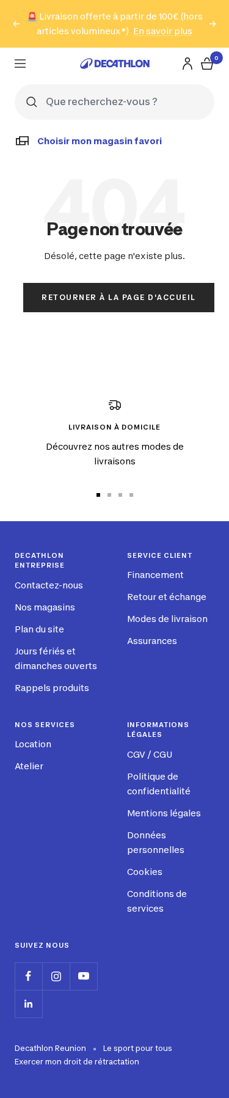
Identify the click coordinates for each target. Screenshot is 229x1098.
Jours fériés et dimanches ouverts (56, 658)
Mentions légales (164, 813)
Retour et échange (166, 596)
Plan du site (39, 629)
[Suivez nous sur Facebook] (28, 976)
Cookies (144, 871)
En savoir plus (162, 31)
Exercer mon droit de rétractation (77, 1061)
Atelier (29, 766)
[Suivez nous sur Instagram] (56, 976)
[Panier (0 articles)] (207, 63)
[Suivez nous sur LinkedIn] (28, 1003)
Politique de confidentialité (159, 783)
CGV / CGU (149, 754)
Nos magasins (45, 607)
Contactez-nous (49, 585)
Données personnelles (155, 842)
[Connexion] (187, 63)
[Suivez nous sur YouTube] (83, 976)
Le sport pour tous (137, 1048)
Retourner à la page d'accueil (119, 297)
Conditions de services (157, 900)
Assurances (152, 640)
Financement (155, 574)
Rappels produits (52, 688)
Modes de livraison (167, 618)
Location (33, 744)
